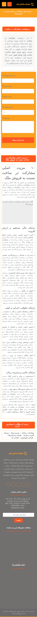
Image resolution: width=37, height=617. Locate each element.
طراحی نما (15, 438)
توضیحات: (6, 118)
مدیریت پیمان (15, 433)
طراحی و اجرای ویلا (14, 435)
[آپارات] (18, 484)
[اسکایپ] (28, 484)
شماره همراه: (7, 86)
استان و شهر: (7, 96)
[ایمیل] (23, 484)
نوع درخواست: (7, 107)
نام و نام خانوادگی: (8, 75)
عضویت (18, 520)
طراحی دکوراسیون (27, 438)
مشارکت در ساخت (27, 433)
